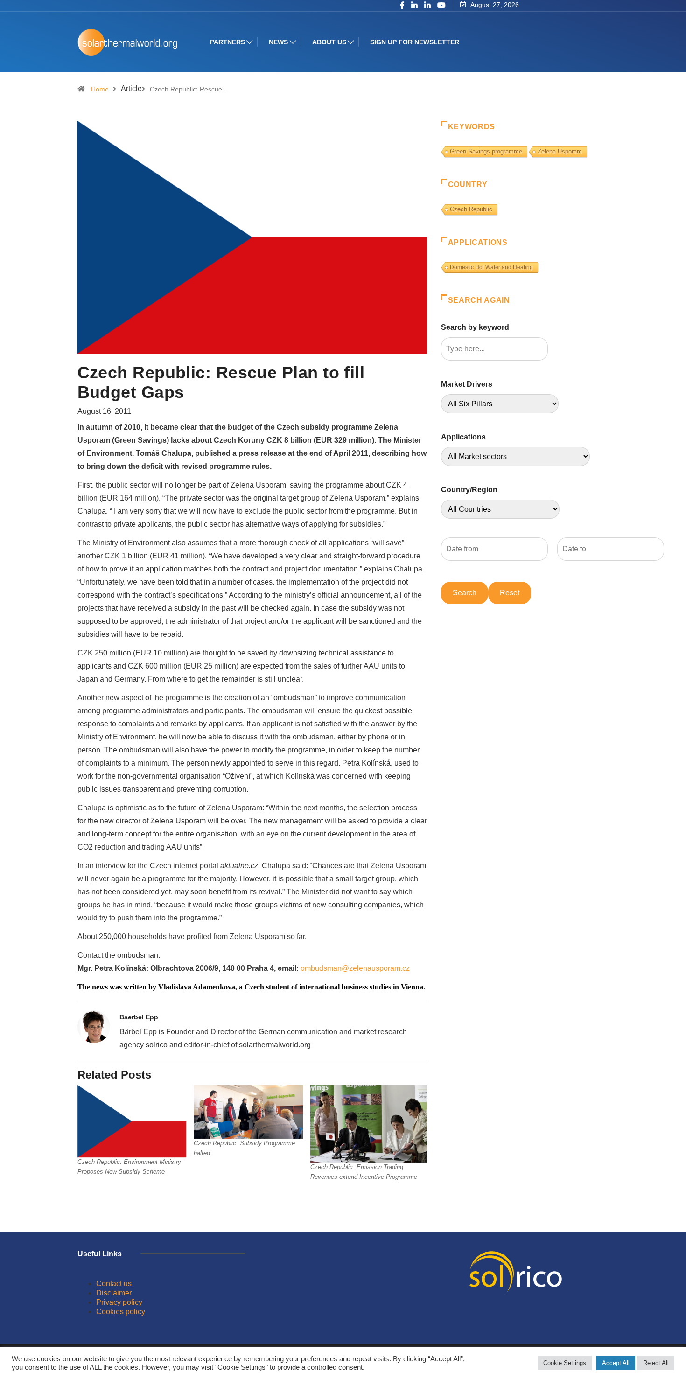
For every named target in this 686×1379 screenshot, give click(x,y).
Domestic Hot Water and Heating (491, 267)
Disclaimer (114, 1293)
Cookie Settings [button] (564, 1362)
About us (329, 42)
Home (100, 89)
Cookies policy (120, 1312)
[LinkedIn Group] (414, 6)
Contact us (114, 1284)
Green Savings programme (486, 151)
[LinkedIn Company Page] (427, 6)
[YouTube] (441, 5)
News (278, 42)
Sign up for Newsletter (414, 42)
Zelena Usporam (560, 151)
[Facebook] (402, 6)
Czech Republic (471, 209)
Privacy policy (119, 1302)
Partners (227, 42)
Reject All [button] (656, 1362)
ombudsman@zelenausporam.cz (355, 968)
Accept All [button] (616, 1362)
